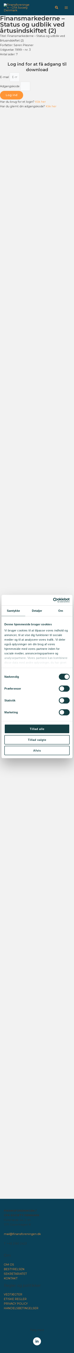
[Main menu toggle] (66, 8)
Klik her (40, 101)
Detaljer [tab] (37, 610)
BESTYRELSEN (14, 1269)
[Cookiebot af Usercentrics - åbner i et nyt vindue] (53, 600)
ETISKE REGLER (15, 1299)
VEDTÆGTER (13, 1294)
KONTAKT (11, 1278)
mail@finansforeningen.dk (22, 1234)
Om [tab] (60, 610)
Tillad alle (37, 729)
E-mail (5, 77)
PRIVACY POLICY (16, 1303)
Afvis (37, 750)
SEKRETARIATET (15, 1274)
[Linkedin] (37, 1341)
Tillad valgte (37, 739)
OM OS (9, 1264)
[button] (56, 8)
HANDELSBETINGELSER (21, 1308)
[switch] (64, 689)
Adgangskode (10, 86)
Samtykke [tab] (13, 610)
